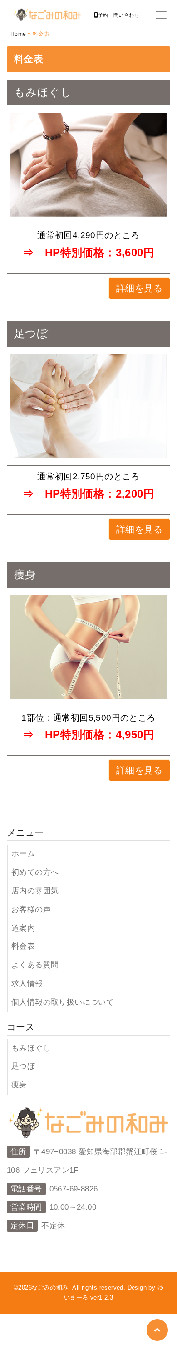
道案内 (23, 928)
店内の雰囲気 (35, 891)
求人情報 (27, 983)
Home (18, 34)
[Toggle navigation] (161, 15)
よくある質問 (35, 965)
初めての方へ (35, 872)
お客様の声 (31, 909)
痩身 (19, 1085)
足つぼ (23, 1066)
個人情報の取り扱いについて (62, 1002)
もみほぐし (31, 1048)
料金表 (23, 946)
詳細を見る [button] (139, 288)
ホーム (23, 853)
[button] (157, 1330)
